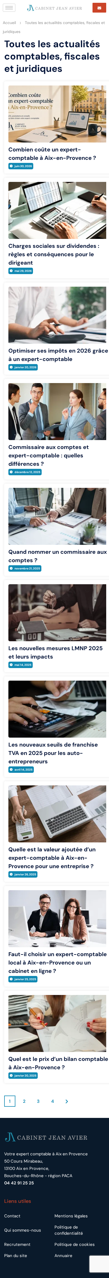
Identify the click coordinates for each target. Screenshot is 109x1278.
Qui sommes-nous (22, 1230)
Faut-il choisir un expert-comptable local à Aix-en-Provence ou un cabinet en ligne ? (57, 963)
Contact (12, 1216)
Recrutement (17, 1244)
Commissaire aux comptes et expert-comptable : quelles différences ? (48, 455)
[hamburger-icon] (9, 8)
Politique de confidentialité (68, 1230)
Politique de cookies (74, 1244)
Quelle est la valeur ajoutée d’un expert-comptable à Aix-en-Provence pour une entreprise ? (52, 858)
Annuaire (63, 1255)
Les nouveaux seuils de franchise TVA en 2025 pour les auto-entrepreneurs (53, 753)
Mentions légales (71, 1216)
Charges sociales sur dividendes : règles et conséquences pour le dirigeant (53, 254)
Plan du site (15, 1255)
